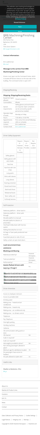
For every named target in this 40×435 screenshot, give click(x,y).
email (7, 64)
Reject (20, 27)
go (6, 371)
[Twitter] (2, 429)
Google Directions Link (12, 49)
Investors (5, 394)
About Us (5, 386)
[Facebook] (6, 429)
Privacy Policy (21, 19)
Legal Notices (6, 420)
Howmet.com (32, 424)
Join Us (4, 398)
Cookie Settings (30, 415)
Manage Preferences (19, 22)
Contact (4, 407)
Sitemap (26, 420)
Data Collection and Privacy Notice (12, 415)
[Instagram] (14, 429)
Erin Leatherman (20, 127)
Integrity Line (17, 420)
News (3, 402)
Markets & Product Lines (9, 390)
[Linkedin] (10, 429)
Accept (20, 31)
